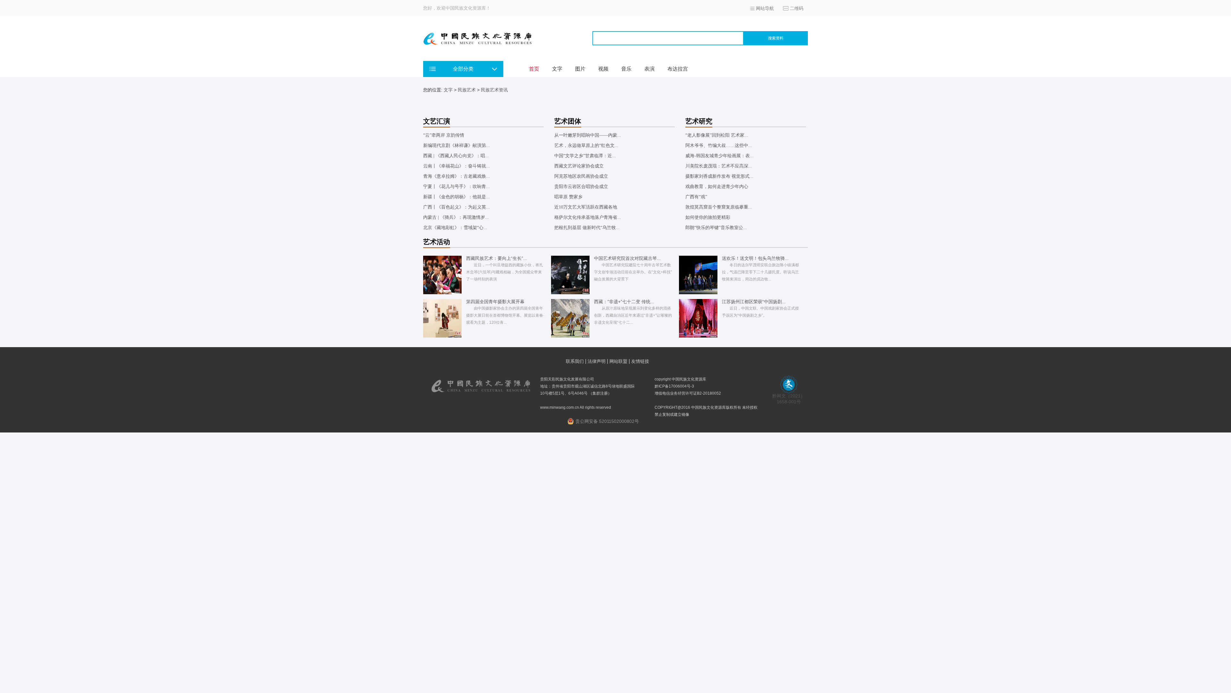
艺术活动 (436, 241)
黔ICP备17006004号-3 (674, 386)
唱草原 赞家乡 (568, 196)
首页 (534, 69)
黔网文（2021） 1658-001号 (788, 398)
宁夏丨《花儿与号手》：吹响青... (456, 186)
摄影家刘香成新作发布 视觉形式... (719, 176)
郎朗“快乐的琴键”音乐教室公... (716, 227)
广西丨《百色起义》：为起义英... (456, 207)
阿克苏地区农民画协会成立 (581, 176)
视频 (603, 69)
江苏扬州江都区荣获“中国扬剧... (754, 301)
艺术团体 (567, 121)
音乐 (626, 69)
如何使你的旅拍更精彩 (707, 217)
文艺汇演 (436, 121)
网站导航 (765, 8)
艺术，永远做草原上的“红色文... (586, 145)
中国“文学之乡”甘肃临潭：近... (585, 155)
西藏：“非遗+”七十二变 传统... (624, 301)
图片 (580, 69)
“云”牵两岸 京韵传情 (443, 135)
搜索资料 (775, 38)
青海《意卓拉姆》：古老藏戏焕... (456, 176)
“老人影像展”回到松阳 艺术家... (716, 135)
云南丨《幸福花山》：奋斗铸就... (456, 166)
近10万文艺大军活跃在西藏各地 (585, 207)
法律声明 (597, 361)
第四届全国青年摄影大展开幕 (495, 301)
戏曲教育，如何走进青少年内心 (716, 186)
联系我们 (575, 361)
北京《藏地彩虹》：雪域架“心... (455, 227)
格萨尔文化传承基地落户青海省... (587, 217)
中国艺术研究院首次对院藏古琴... (627, 258)
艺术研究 (698, 121)
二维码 (796, 8)
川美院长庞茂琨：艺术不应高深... (718, 166)
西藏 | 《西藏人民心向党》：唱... (456, 155)
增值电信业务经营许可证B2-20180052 (688, 393)
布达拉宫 (677, 69)
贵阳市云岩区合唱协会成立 (581, 186)
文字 (557, 69)
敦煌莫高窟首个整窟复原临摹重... (718, 207)
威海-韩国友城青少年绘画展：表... (719, 155)
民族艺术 (467, 89)
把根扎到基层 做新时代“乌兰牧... (587, 227)
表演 (649, 69)
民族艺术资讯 (494, 89)
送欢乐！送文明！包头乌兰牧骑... (755, 258)
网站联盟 (618, 361)
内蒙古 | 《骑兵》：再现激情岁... (456, 217)
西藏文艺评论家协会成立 (579, 166)
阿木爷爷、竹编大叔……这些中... (718, 145)
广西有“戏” (696, 196)
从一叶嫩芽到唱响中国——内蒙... (587, 135)
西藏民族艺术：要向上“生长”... (496, 258)
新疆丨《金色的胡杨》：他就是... (456, 196)
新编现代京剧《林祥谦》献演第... (456, 145)
